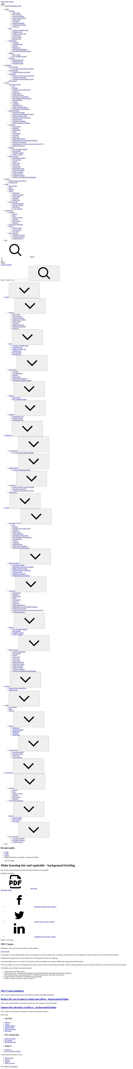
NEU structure (16, 14)
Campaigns (8, 65)
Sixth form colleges (18, 170)
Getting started (16, 228)
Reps (10, 28)
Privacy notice (9, 1058)
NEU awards (16, 221)
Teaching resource (18, 195)
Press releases (13, 186)
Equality (11, 147)
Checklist (15, 198)
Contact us (15, 27)
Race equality (16, 151)
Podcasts (11, 189)
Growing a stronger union (20, 30)
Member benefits (17, 62)
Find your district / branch (13, 1051)
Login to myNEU (6, 265)
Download (33, 888)
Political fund (16, 20)
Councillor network (18, 235)
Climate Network (17, 238)
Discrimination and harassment (21, 98)
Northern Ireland (10, 1026)
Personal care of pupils (19, 142)
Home (6, 852)
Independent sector (18, 168)
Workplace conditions (19, 121)
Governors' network (18, 237)
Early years (15, 165)
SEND (14, 132)
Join (6, 240)
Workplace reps (17, 32)
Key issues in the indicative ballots (23, 69)
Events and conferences (16, 224)
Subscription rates (17, 63)
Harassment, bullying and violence (23, 114)
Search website (5, 280)
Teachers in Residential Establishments (24, 177)
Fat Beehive (14, 1066)
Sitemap (7, 1061)
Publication (15, 193)
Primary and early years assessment (23, 76)
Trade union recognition (19, 107)
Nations (11, 53)
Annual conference (18, 16)
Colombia (15, 42)
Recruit (11, 226)
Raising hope (16, 48)
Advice (7, 83)
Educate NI (15, 207)
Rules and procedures (19, 18)
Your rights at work (14, 84)
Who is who (16, 13)
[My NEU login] (2, 259)
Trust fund (15, 21)
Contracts (15, 91)
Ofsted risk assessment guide (21, 72)
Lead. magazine (17, 209)
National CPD (13, 182)
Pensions (15, 88)
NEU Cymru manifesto (12, 991)
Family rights (16, 93)
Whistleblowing (17, 105)
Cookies (7, 1060)
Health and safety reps (19, 34)
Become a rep (16, 39)
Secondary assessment (19, 77)
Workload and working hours (21, 90)
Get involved (9, 210)
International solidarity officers (21, 51)
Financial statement (18, 23)
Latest (6, 184)
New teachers (16, 160)
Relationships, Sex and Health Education (25, 140)
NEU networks (13, 233)
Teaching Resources (18, 146)
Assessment (12, 74)
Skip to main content (7, 1)
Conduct (15, 102)
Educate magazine (18, 203)
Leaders (14, 161)
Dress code (15, 137)
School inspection (17, 95)
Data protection (17, 100)
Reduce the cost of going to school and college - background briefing (35, 999)
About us (11, 11)
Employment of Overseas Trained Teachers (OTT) (27, 144)
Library (11, 191)
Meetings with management (20, 109)
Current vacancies (10, 1029)
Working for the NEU (19, 25)
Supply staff (16, 163)
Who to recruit (16, 230)
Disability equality (18, 153)
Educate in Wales (17, 205)
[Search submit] (44, 273)
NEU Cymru (16, 55)
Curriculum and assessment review (23, 79)
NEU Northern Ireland (19, 56)
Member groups (13, 156)
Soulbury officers (17, 174)
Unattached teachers (18, 175)
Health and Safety (14, 111)
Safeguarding (16, 133)
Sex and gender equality (19, 149)
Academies (15, 104)
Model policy (16, 196)
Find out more (5, 951)
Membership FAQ (18, 60)
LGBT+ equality (17, 154)
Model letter (16, 200)
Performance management (20, 97)
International (12, 41)
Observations (16, 130)
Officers (14, 214)
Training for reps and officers (17, 181)
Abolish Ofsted (13, 70)
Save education (13, 67)
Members (11, 58)
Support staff (16, 167)
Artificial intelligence (18, 139)
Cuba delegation (17, 44)
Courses (7, 179)
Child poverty (13, 81)
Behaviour (15, 128)
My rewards (8, 1040)
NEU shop (8, 1031)
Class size (15, 135)
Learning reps (16, 35)
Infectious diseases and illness (21, 118)
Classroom (12, 125)
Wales (10, 890)
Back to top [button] (4, 1015)
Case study (15, 231)
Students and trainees (18, 158)
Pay (13, 86)
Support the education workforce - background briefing (28, 1007)
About (7, 9)
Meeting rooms (9, 1027)
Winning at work (17, 217)
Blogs (10, 188)
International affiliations (19, 49)
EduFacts (15, 223)
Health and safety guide (19, 116)
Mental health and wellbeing (21, 123)
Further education (17, 172)
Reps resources (17, 37)
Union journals (13, 202)
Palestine (15, 46)
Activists (11, 212)
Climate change (17, 119)
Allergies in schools (18, 112)
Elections (15, 219)
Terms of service (10, 1063)
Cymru (7, 1024)
